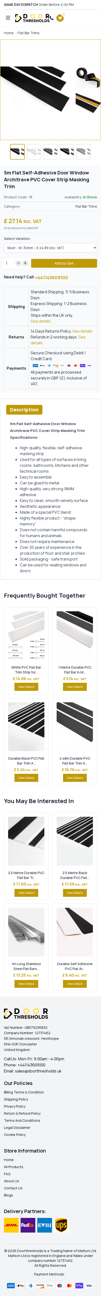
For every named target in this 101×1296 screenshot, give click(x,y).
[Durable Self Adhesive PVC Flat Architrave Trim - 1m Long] (75, 932)
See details (41, 321)
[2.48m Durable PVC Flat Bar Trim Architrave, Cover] (75, 726)
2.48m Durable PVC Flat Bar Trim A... (75, 760)
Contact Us (13, 1188)
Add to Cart (64, 263)
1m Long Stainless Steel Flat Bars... (26, 966)
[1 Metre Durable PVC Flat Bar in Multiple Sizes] (75, 635)
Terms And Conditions (22, 1120)
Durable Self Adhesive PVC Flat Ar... (75, 966)
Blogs (8, 1195)
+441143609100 (51, 277)
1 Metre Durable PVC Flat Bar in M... (74, 669)
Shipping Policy (16, 1099)
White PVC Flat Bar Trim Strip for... (26, 669)
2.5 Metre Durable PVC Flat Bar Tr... (26, 875)
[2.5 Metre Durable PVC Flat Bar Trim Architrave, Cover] (26, 841)
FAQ (7, 1174)
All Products (13, 1166)
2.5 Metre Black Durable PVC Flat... (74, 875)
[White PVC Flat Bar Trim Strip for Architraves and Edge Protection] (26, 635)
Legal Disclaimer (17, 1127)
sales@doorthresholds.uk (38, 1071)
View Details (26, 687)
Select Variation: (17, 238)
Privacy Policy (14, 1106)
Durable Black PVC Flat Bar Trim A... (26, 760)
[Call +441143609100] (51, 18)
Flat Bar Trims (28, 33)
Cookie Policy (14, 1134)
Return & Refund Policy (22, 1113)
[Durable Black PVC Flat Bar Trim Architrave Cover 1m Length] (26, 726)
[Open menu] (8, 18)
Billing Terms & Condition (24, 1092)
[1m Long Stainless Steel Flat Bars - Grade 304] (26, 932)
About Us (11, 1181)
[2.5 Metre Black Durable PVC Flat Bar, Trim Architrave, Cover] (75, 841)
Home (9, 33)
